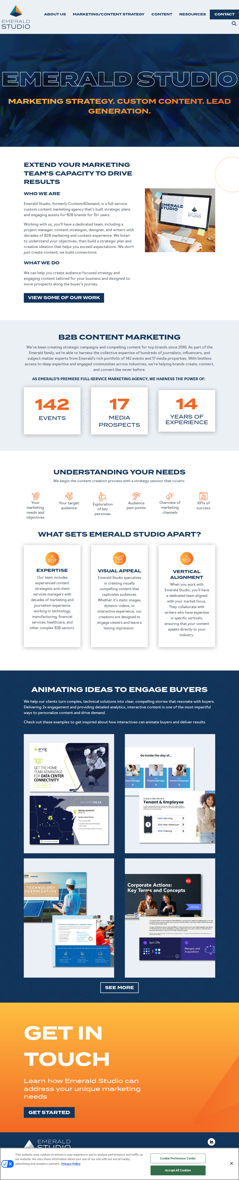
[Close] (231, 1163)
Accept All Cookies (178, 1170)
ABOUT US (55, 14)
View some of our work (64, 297)
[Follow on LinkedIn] (211, 1142)
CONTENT (161, 14)
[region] (119, 1164)
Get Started (49, 1112)
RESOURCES (192, 14)
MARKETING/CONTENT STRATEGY (108, 14)
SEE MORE (119, 987)
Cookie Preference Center (178, 1158)
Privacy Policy (71, 1164)
